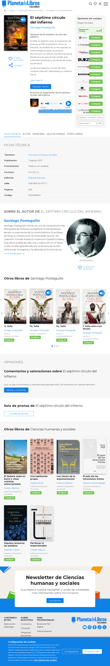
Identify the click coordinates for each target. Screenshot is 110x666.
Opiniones (38, 134)
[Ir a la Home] (5, 10)
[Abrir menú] (106, 4)
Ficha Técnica (12, 134)
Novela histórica (38, 334)
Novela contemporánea (11, 335)
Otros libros (75, 134)
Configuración (72, 651)
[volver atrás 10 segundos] (61, 103)
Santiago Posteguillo (22, 221)
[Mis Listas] (94, 3)
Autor (26, 134)
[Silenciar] (42, 103)
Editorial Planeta (36, 178)
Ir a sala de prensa (19, 413)
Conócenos (26, 624)
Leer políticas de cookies (45, 660)
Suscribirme (55, 600)
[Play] (23, 20)
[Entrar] (99, 3)
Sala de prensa (56, 134)
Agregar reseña (41, 86)
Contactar (25, 628)
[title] (89, 620)
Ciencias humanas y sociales (42, 155)
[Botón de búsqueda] (90, 4)
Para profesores (44, 631)
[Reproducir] (68, 103)
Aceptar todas (92, 651)
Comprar (95, 37)
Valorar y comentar (16, 390)
